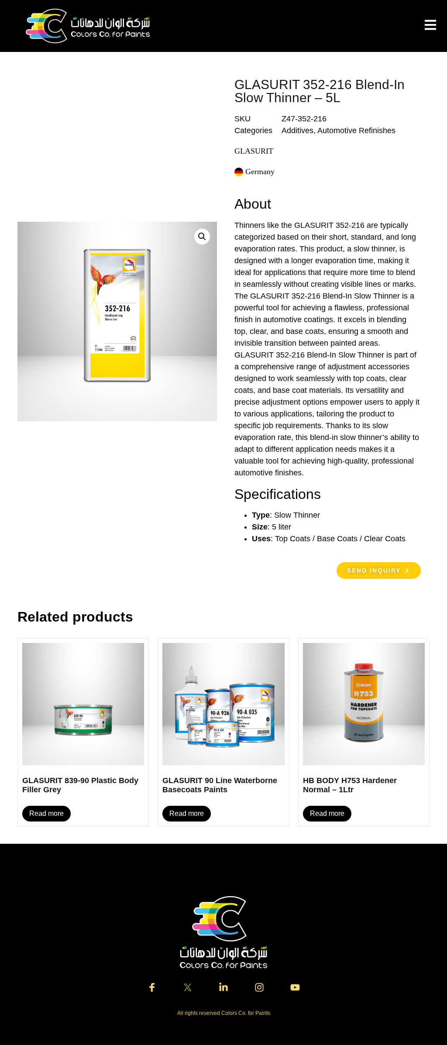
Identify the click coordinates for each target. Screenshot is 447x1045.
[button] (202, 236)
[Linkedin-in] (223, 987)
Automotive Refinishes (356, 130)
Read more (46, 813)
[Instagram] (259, 987)
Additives (297, 130)
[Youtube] (295, 987)
